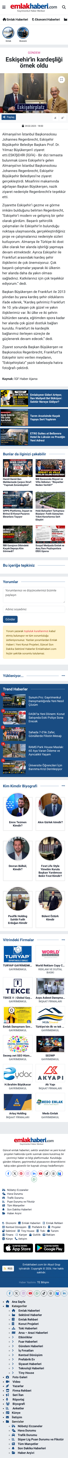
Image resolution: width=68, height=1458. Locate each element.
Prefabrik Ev (39, 1227)
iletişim (22, 1238)
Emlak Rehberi (54, 1223)
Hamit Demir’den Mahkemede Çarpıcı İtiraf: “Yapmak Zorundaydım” (17, 482)
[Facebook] (8, 1173)
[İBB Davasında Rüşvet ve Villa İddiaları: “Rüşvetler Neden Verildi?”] (50, 468)
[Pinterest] (21, 1173)
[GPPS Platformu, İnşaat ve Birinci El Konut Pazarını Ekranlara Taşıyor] (18, 499)
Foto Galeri (19, 1377)
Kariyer (23, 1234)
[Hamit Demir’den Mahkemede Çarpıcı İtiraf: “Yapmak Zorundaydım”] (18, 468)
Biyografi (18, 1404)
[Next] (60, 1173)
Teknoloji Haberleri (31, 1368)
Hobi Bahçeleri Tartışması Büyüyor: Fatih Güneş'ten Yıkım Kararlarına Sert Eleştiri (50, 515)
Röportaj (18, 1399)
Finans (9, 1234)
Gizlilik (37, 1234)
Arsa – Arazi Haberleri (33, 1332)
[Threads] (53, 1173)
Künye (9, 1238)
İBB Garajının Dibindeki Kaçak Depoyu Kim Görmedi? (16, 548)
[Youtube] (40, 1173)
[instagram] (23, 1293)
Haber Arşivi (14, 1213)
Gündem (34, 52)
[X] (15, 1173)
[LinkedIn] (34, 1173)
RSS (9, 1268)
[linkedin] (64, 1293)
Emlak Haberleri (17, 19)
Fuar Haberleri (27, 1341)
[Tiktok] (47, 1173)
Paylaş (10, 117)
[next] (57, 1293)
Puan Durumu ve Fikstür (21, 1201)
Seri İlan (18, 1395)
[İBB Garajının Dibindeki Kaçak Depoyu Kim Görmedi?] (18, 534)
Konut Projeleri (28, 1324)
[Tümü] (63, 675)
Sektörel (11, 1231)
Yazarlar (18, 1386)
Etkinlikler (25, 1337)
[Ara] (64, 7)
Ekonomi (11, 1223)
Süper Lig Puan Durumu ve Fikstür (41, 1439)
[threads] (51, 1293)
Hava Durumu (15, 1193)
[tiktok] (44, 1293)
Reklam (50, 1234)
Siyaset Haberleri (29, 1364)
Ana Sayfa (18, 1301)
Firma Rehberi (21, 1390)
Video (16, 1381)
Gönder (10, 619)
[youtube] (30, 1293)
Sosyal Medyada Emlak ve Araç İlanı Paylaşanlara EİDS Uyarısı (50, 548)
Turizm (55, 1231)
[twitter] (16, 1293)
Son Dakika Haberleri (19, 1209)
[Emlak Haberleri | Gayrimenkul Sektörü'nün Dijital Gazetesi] (34, 7)
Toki (42, 1231)
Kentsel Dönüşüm (16, 1227)
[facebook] (10, 1293)
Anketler (18, 1408)
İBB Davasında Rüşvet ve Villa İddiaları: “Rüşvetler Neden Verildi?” (49, 482)
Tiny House (27, 1231)
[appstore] (19, 1248)
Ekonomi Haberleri (47, 19)
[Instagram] (28, 1173)
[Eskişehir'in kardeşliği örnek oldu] (34, 93)
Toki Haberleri (27, 1328)
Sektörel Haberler (30, 1315)
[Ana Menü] (4, 7)
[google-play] (49, 1248)
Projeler (56, 1227)
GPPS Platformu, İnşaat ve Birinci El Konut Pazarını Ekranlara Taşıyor (17, 513)
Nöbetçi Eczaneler (17, 1190)
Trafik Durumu (15, 1197)
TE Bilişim (43, 1282)
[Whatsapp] (34, 1179)
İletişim (17, 1417)
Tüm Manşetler (16, 1205)
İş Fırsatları (26, 1350)
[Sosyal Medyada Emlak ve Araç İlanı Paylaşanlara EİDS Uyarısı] (50, 534)
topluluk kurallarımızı (36, 631)
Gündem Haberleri (30, 1346)
